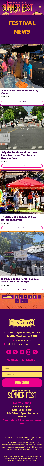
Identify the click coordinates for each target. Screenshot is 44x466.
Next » (24, 301)
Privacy (15, 458)
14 (17, 301)
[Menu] (40, 7)
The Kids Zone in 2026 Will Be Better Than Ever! (18, 218)
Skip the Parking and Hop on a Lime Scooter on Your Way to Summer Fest (19, 155)
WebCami (11, 460)
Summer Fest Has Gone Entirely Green (19, 92)
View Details (30, 101)
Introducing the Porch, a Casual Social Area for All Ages (20, 280)
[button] (22, 382)
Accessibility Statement (27, 458)
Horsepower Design (29, 460)
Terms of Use (8, 458)
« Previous (7, 296)
